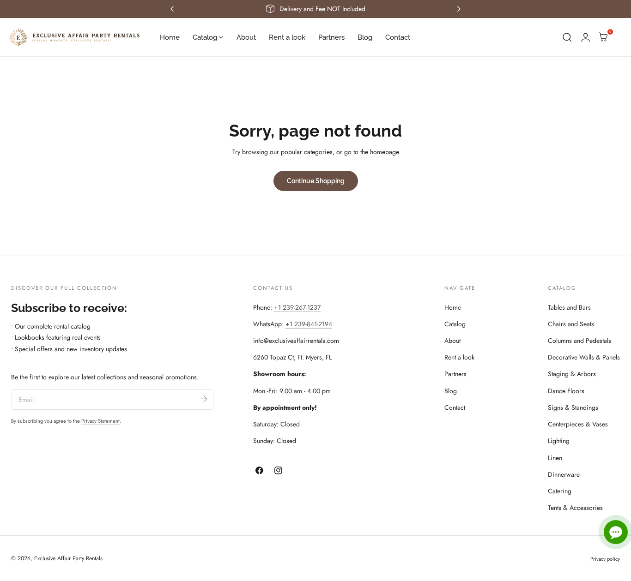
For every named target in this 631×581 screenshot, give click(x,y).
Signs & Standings (573, 407)
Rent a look (459, 357)
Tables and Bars (569, 307)
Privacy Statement (100, 421)
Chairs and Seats (571, 324)
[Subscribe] (203, 399)
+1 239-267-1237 (297, 307)
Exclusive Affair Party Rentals (68, 558)
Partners (455, 373)
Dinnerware (564, 474)
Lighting (559, 440)
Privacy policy (605, 559)
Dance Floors (566, 390)
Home (452, 307)
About (452, 340)
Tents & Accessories (575, 507)
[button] (567, 37)
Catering (559, 491)
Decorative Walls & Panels (584, 357)
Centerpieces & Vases (578, 424)
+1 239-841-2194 (308, 324)
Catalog (455, 324)
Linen (555, 457)
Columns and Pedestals (579, 340)
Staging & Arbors (572, 373)
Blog (450, 390)
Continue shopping (316, 181)
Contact (454, 407)
